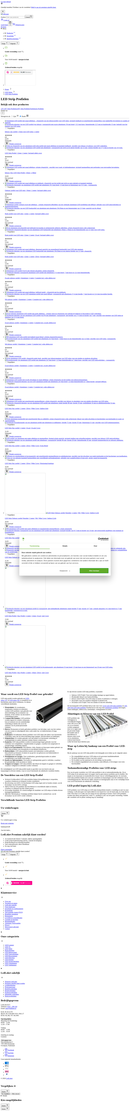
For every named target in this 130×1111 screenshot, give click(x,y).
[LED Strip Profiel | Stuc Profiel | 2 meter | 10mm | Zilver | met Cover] (59, 604)
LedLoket (9, 1078)
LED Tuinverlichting (11, 954)
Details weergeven (15, 685)
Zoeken (3, 17)
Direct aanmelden (6, 849)
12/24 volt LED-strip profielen (112, 706)
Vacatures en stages (11, 903)
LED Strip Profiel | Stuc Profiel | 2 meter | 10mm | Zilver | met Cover (27, 673)
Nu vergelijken (6, 1094)
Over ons (8, 901)
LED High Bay (10, 958)
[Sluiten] (3, 11)
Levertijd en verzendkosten (13, 918)
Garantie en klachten (11, 919)
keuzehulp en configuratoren (14, 909)
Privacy (7, 925)
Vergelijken (11, 669)
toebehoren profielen (111, 708)
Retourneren (9, 916)
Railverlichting (9, 950)
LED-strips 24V (15, 700)
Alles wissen (15, 1094)
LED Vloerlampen (11, 963)
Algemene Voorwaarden (13, 923)
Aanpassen (64, 571)
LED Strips (8, 949)
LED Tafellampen (10, 965)
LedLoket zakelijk (11, 905)
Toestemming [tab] (34, 546)
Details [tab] (65, 546)
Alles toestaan (94, 571)
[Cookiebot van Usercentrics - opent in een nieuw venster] (99, 539)
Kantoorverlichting (11, 992)
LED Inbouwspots (11, 952)
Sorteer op (4, 110)
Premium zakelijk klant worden (15, 983)
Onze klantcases (10, 907)
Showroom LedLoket (12, 927)
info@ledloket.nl (10, 1008)
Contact (7, 929)
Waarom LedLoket (11, 981)
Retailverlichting (10, 991)
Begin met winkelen (7, 823)
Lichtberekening (10, 985)
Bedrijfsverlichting (11, 989)
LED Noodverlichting (12, 961)
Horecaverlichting (10, 996)
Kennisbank (9, 910)
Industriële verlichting (12, 994)
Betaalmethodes (10, 921)
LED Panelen (9, 960)
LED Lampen (9, 945)
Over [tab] (95, 546)
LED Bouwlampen (11, 956)
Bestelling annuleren (11, 914)
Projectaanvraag (10, 987)
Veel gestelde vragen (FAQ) (14, 912)
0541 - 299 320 (12, 1006)
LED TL (8, 947)
